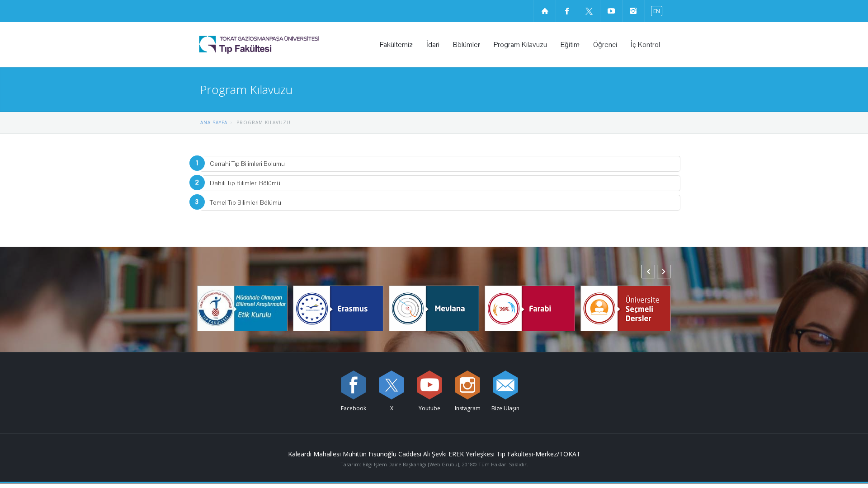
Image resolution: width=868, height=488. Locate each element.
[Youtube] (429, 385)
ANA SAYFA (213, 122)
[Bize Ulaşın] (505, 385)
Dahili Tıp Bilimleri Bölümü (245, 183)
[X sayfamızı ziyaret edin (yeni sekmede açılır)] (589, 11)
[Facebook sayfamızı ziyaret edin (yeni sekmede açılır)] (567, 11)
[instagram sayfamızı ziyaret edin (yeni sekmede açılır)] (633, 11)
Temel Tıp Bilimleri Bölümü (245, 202)
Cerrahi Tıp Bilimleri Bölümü (247, 164)
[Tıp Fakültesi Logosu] (282, 44)
